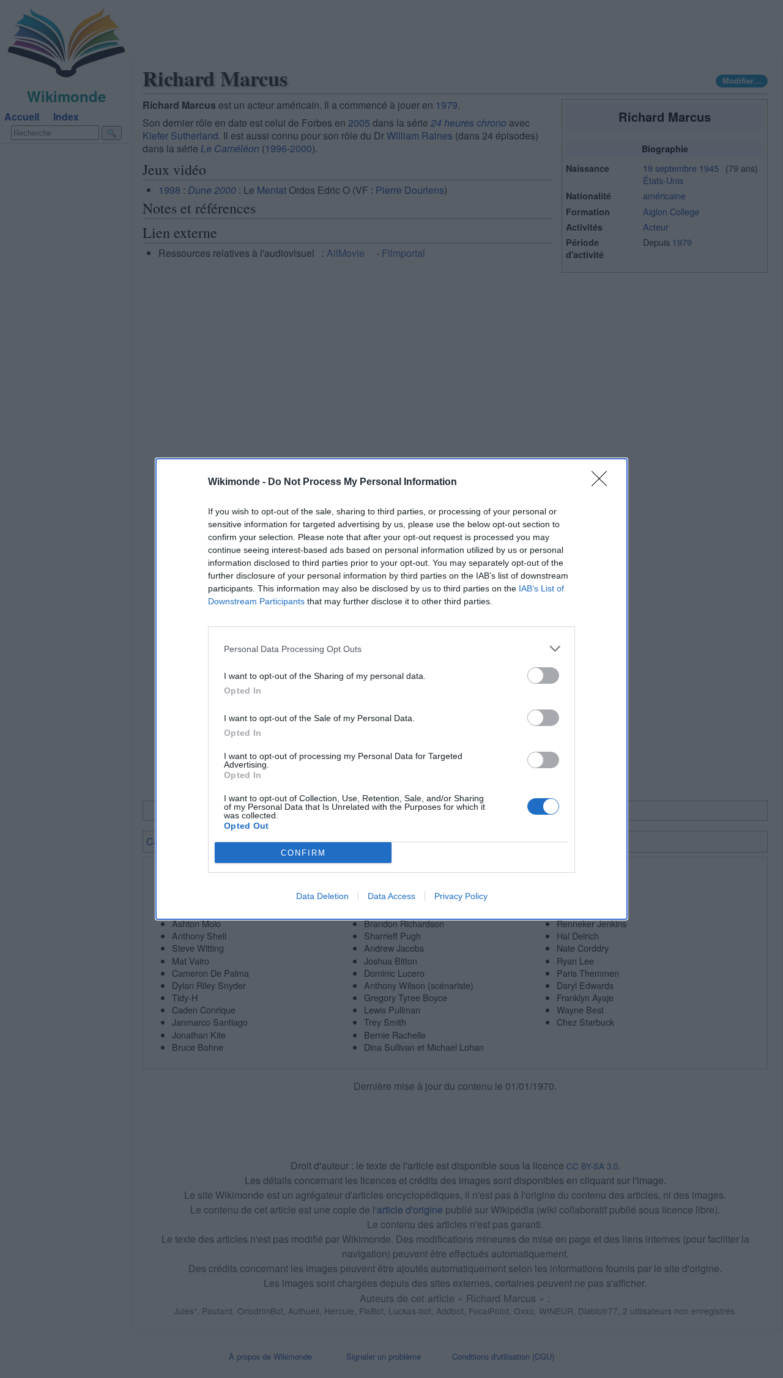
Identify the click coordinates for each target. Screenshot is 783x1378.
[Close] (603, 482)
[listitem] (391, 648)
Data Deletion (322, 896)
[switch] (543, 675)
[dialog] (391, 689)
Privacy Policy (461, 896)
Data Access (391, 896)
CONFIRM (303, 853)
